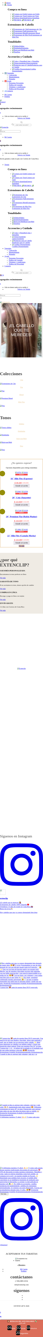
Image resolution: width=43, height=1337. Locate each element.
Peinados (12, 79)
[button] (0, 104)
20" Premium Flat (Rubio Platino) (21, 516)
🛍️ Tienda (8, 5)
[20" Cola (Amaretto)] (18, 491)
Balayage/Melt (29, 50)
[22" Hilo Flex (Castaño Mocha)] (18, 529)
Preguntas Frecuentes (16, 83)
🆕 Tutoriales (9, 73)
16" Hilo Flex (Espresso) (22, 478)
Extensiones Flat (31, 31)
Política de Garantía (15, 85)
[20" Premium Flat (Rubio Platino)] (18, 510)
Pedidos (7, 96)
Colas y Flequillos (32, 61)
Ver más (21, 546)
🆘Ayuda (7, 81)
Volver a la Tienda (23, 118)
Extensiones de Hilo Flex (21, 208)
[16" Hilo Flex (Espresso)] (18, 472)
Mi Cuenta (8, 95)
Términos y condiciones (17, 87)
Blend (21, 395)
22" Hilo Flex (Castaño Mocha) (21, 536)
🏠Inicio (7, 3)
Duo (18, 52)
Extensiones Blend (33, 33)
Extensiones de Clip (35, 29)
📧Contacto (8, 91)
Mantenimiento (14, 77)
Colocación (13, 75)
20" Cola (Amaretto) (21, 497)
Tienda (6, 165)
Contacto (7, 266)
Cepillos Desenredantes (20, 246)
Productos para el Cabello (21, 243)
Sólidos (21, 46)
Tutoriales (7, 248)
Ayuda (6, 256)
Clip (21, 380)
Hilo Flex (21, 402)
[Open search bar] (21, 122)
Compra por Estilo (33, 14)
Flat (21, 387)
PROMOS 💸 (29, 20)
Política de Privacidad (16, 89)
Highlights (24, 48)
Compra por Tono (32, 16)
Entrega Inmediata (33, 18)
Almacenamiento (31, 63)
